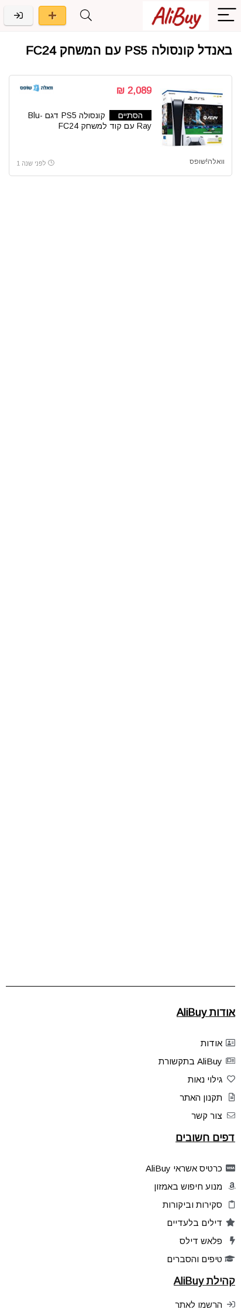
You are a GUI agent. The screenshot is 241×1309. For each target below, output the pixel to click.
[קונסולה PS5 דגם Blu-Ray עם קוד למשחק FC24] (192, 118)
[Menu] (227, 15)
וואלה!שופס (207, 161)
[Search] (86, 15)
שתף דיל (52, 15)
